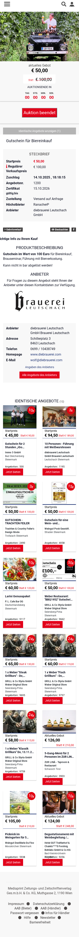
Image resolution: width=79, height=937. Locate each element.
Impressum (16, 904)
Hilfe (27, 918)
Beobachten (61, 229)
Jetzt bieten (13, 472)
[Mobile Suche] (64, 4)
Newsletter (47, 918)
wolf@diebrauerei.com (46, 360)
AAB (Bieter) (23, 908)
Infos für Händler (57, 913)
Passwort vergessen (24, 913)
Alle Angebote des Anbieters (39, 375)
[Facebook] (74, 230)
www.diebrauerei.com (45, 354)
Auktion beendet (39, 112)
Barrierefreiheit (40, 922)
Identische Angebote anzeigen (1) (40, 131)
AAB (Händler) (51, 908)
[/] (40, 4)
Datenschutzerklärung (48, 904)
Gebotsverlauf (13, 229)
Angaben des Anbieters (39, 367)
